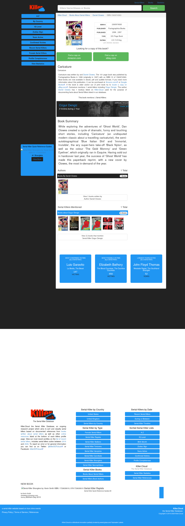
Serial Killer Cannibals (93, 455)
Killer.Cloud (62, 15)
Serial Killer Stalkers (93, 441)
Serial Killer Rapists (93, 437)
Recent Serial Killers (142, 414)
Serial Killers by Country (93, 423)
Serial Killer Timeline (142, 423)
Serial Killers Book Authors (93, 478)
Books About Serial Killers (79, 15)
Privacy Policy (7, 512)
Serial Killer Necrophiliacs (93, 465)
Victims (38, 42)
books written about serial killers (43, 432)
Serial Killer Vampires (93, 451)
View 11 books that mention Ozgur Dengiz (92, 237)
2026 (27, 444)
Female (38, 53)
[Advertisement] (37, 104)
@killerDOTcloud (54, 446)
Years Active (38, 37)
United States (93, 414)
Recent (38, 47)
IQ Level (37, 26)
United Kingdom (93, 418)
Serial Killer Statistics (142, 473)
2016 (64, 441)
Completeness (38, 58)
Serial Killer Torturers (93, 446)
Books (150, 2)
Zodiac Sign (38, 32)
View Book (37, 159)
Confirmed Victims (142, 455)
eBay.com (111, 56)
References (34, 512)
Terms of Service (21, 512)
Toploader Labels (117, 522)
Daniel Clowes (98, 15)
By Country (38, 21)
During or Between (142, 418)
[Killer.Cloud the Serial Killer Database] (37, 8)
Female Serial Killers (93, 432)
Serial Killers (139, 2)
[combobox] (100, 8)
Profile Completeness (142, 460)
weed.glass (104, 522)
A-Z (37, 16)
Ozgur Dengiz (111, 87)
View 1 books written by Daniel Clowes (92, 197)
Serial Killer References (142, 478)
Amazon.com (74, 56)
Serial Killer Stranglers (93, 460)
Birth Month (142, 441)
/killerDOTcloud (36, 449)
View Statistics (38, 63)
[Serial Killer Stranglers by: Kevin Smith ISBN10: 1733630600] (37, 151)
